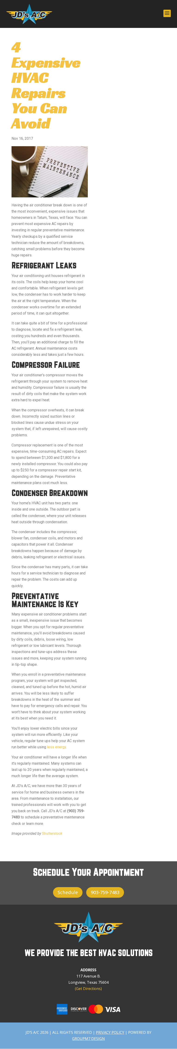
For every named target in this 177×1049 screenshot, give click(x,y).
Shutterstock (52, 833)
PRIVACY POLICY (110, 1032)
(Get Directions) (88, 988)
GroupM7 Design (88, 1038)
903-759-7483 (105, 892)
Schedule (68, 892)
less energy (56, 747)
